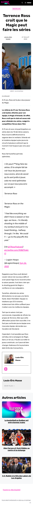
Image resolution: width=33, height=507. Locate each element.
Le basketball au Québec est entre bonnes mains (17, 421)
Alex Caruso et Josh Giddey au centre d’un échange (16, 449)
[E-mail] (5, 370)
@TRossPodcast (15, 247)
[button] (22, 3)
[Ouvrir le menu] (30, 503)
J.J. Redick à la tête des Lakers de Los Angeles (16, 477)
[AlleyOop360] (5, 3)
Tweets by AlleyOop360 (11, 490)
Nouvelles (16, 9)
